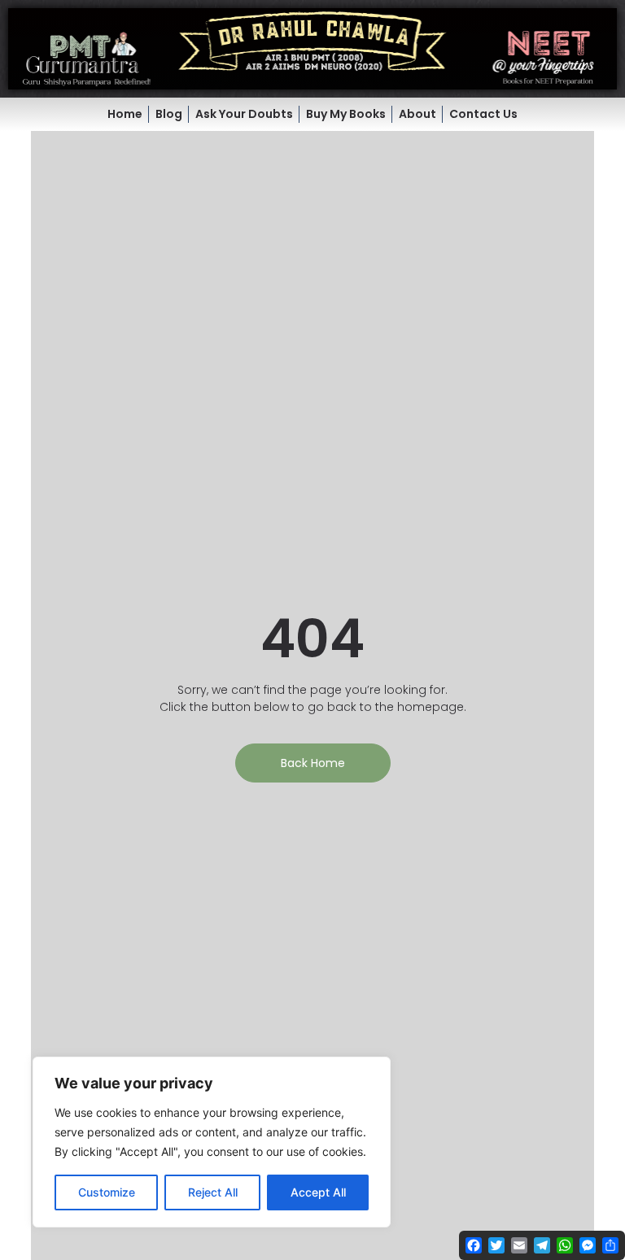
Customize (106, 1192)
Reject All (213, 1192)
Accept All (318, 1192)
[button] (312, 48)
